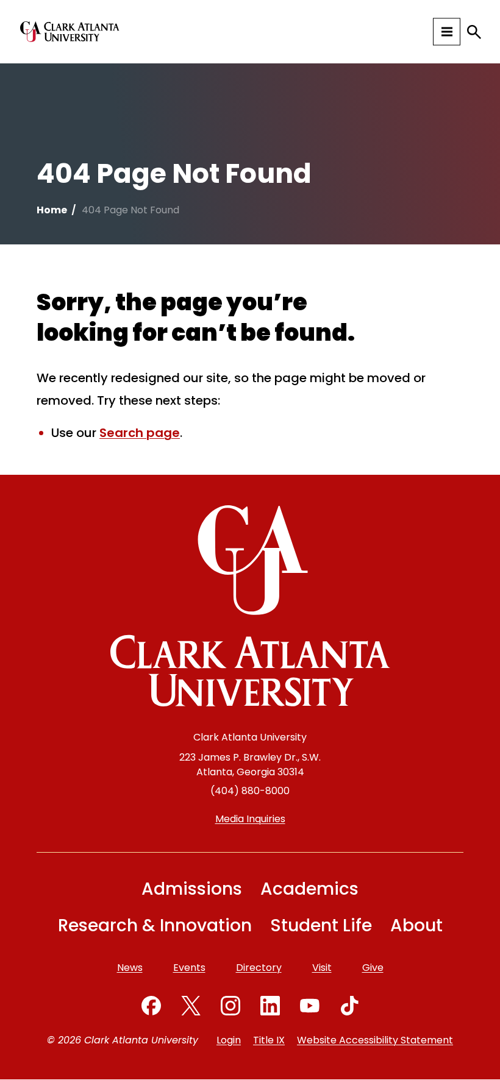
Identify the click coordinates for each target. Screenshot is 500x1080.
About (416, 925)
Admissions (191, 889)
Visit (322, 968)
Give (373, 968)
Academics (309, 889)
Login (228, 1040)
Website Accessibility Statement (375, 1040)
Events (189, 968)
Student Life (321, 925)
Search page (139, 432)
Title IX (269, 1040)
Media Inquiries (250, 819)
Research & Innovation (155, 925)
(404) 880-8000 (250, 791)
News (130, 968)
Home (52, 210)
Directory (259, 968)
